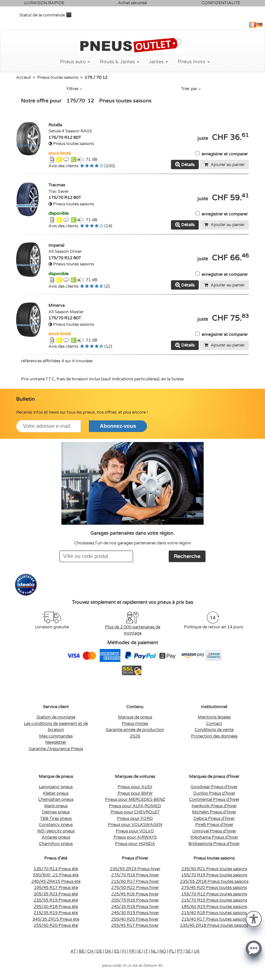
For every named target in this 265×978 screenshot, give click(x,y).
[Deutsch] (259, 25)
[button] (254, 918)
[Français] (253, 25)
